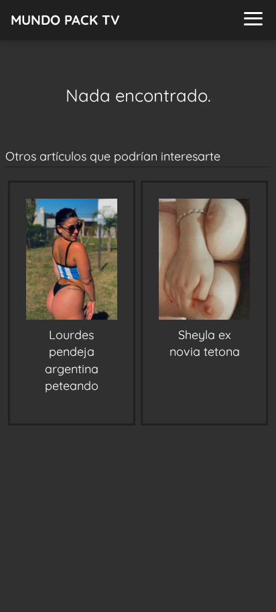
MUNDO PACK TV (65, 19)
